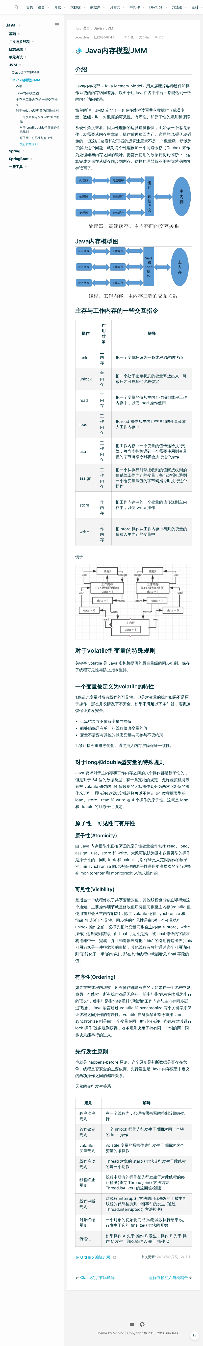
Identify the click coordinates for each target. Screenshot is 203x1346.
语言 (41, 7)
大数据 (75, 7)
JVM (109, 28)
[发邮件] (132, 1324)
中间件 (134, 7)
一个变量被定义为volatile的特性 (40, 119)
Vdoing (118, 1333)
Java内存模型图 (27, 93)
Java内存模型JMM (26, 80)
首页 (29, 7)
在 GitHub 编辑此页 (93, 1257)
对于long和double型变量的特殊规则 (39, 130)
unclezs (84, 37)
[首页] (77, 28)
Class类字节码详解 (26, 72)
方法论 (177, 7)
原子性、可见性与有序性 (36, 138)
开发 (57, 7)
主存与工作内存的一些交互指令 (37, 102)
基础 (195, 7)
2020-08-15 (106, 37)
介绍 (19, 87)
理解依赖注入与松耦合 (168, 1277)
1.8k (131, 37)
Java (98, 28)
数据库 (95, 7)
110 (161, 37)
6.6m (146, 37)
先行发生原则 (29, 144)
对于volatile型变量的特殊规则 (37, 110)
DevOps (156, 7)
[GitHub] (142, 1324)
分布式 (115, 7)
